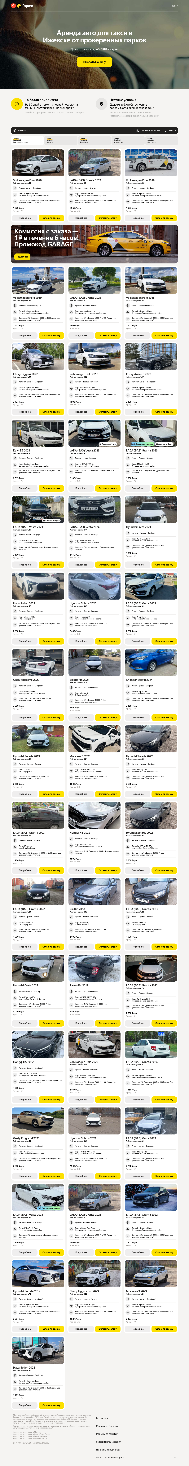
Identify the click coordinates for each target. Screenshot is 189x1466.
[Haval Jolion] (38, 1350)
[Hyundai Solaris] (151, 738)
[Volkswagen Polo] (38, 162)
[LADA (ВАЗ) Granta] (94, 280)
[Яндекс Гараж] (22, 5)
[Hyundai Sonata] (38, 1273)
